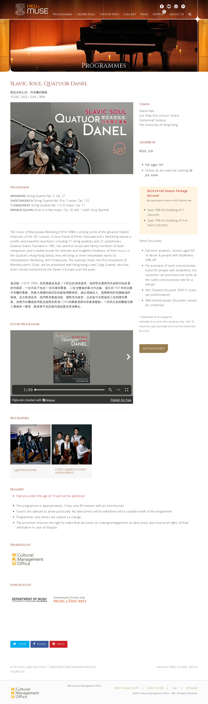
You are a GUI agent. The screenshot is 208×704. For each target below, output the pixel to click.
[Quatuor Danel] (30, 462)
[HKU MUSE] (31, 9)
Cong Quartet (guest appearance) (71, 471)
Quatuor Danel (25, 470)
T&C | (177, 688)
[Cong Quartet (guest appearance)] (72, 462)
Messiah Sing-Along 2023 (175, 667)
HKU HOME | (157, 688)
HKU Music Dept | (128, 688)
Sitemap (192, 688)
